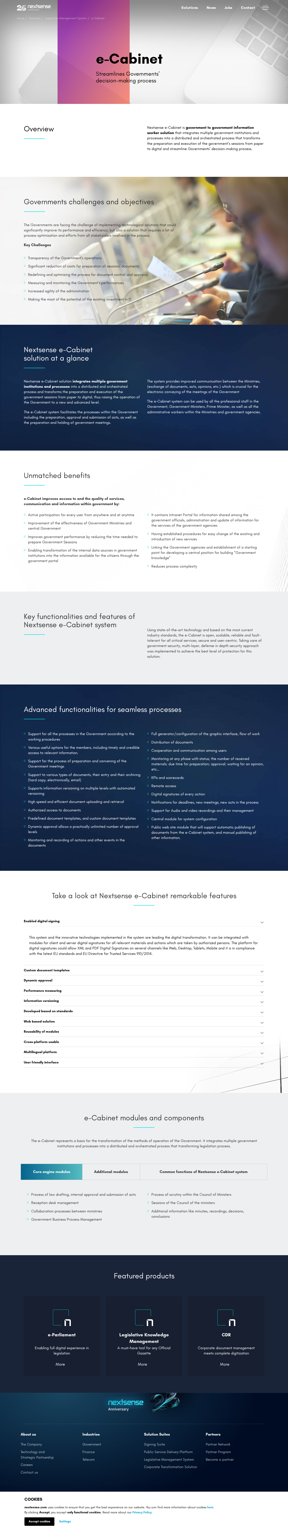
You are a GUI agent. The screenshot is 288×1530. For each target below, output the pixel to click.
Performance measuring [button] (43, 991)
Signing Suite (154, 1444)
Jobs (229, 7)
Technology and (33, 1452)
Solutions (34, 18)
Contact (248, 7)
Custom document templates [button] (47, 970)
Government (91, 1444)
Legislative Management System (66, 18)
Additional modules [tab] (111, 1171)
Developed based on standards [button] (48, 1011)
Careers (27, 1465)
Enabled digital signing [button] (42, 921)
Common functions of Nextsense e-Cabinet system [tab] (204, 1171)
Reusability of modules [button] (41, 1031)
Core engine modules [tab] (51, 1171)
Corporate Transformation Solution (170, 1467)
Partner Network (218, 1444)
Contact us (29, 1472)
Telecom (88, 1460)
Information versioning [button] (41, 1001)
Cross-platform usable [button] (41, 1042)
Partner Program (218, 1452)
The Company (31, 1444)
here (210, 1507)
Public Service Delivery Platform (168, 1452)
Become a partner (220, 1460)
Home (20, 18)
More (60, 1364)
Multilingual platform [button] (40, 1052)
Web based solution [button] (39, 1021)
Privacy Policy (142, 1512)
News (211, 7)
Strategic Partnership (37, 1457)
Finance (88, 1452)
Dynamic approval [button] (38, 980)
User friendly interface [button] (41, 1062)
